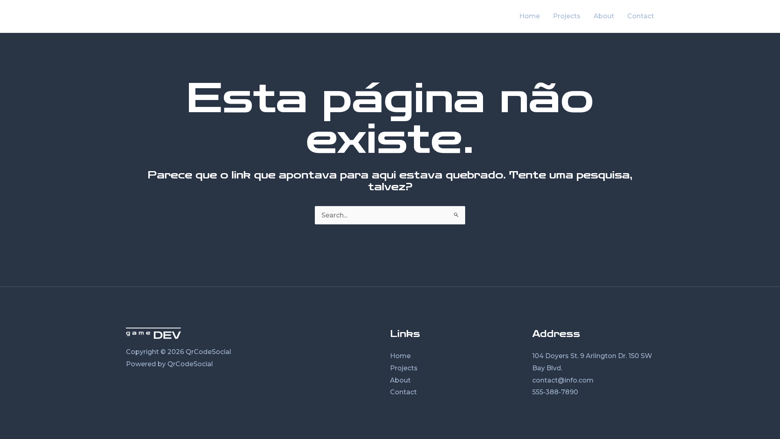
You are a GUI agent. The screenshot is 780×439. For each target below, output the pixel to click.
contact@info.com (563, 380)
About (400, 380)
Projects (404, 368)
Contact (403, 392)
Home (400, 356)
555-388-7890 (555, 392)
